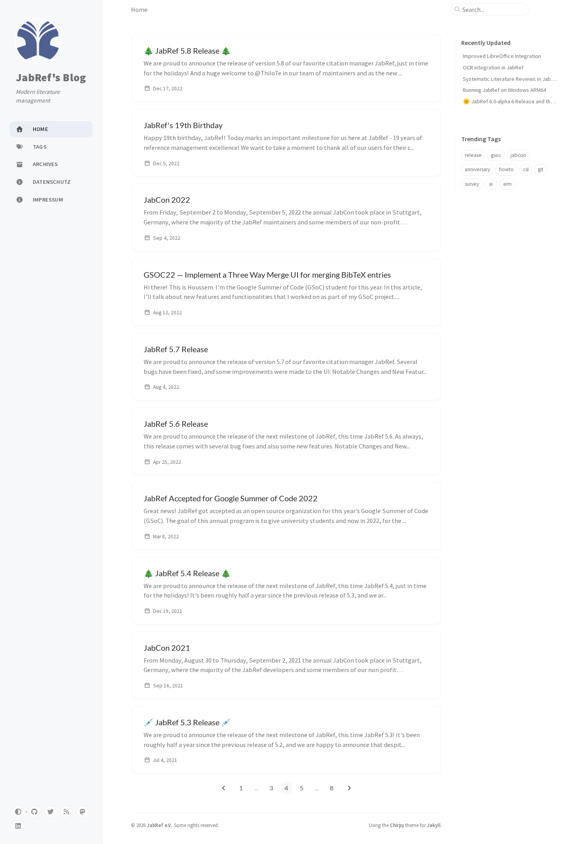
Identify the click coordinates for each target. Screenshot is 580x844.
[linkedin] (18, 825)
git (540, 169)
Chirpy (397, 825)
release (473, 155)
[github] (34, 811)
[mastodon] (82, 811)
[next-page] (349, 788)
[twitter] (50, 811)
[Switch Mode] (18, 811)
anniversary (477, 169)
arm (507, 184)
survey (472, 184)
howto (506, 169)
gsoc (496, 155)
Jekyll (434, 825)
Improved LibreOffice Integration (502, 56)
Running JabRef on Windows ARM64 (504, 89)
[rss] (66, 811)
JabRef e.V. (159, 825)
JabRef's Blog (51, 77)
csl (526, 169)
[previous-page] (223, 788)
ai (491, 184)
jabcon (518, 155)
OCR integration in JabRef (493, 67)
